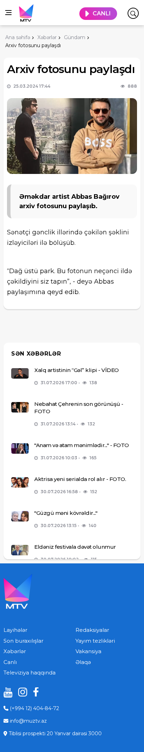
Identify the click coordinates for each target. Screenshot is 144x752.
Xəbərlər (14, 651)
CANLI (102, 13)
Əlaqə (83, 662)
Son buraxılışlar (23, 640)
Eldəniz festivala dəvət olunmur (75, 546)
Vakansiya (88, 651)
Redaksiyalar (92, 630)
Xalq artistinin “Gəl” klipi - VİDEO (76, 370)
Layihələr (15, 630)
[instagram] (20, 692)
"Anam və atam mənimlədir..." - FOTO (81, 445)
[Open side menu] (8, 12)
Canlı (10, 662)
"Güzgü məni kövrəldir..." (66, 513)
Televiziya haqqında (29, 672)
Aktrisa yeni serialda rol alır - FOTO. (80, 479)
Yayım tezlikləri (95, 640)
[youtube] (5, 692)
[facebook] (35, 692)
